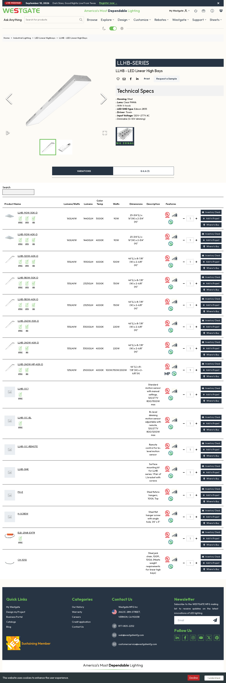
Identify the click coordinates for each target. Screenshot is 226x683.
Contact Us (78, 626)
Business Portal (14, 616)
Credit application (81, 621)
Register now (108, 3)
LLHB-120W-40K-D (28, 256)
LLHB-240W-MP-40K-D (30, 364)
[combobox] (50, 19)
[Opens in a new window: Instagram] (193, 638)
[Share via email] (124, 79)
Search (6, 187)
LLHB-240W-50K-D (28, 321)
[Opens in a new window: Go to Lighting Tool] (125, 136)
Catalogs (11, 621)
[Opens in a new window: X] (209, 638)
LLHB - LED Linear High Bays (73, 38)
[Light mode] (122, 28)
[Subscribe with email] (215, 620)
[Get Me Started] (195, 10)
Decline (193, 677)
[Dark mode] (104, 28)
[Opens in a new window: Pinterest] (217, 638)
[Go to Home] (21, 11)
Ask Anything (13, 20)
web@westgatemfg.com (131, 635)
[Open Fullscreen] (104, 132)
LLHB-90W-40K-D (28, 234)
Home (8, 38)
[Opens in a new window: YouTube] (201, 638)
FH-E (20, 492)
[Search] (81, 19)
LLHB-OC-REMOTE (28, 446)
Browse (92, 20)
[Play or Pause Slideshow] (8, 132)
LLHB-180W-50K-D (28, 277)
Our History (78, 606)
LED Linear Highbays (46, 38)
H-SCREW (23, 513)
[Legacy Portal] (203, 10)
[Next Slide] (103, 98)
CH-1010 (22, 559)
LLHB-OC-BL (24, 417)
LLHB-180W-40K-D (28, 299)
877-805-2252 (126, 625)
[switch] (113, 28)
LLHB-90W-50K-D (28, 212)
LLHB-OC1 (23, 388)
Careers (76, 616)
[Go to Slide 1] (48, 147)
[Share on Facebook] (131, 79)
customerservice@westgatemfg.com (136, 644)
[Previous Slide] (9, 98)
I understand (214, 678)
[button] (161, 19)
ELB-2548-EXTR (26, 532)
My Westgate (13, 606)
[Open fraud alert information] (212, 10)
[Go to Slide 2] (64, 147)
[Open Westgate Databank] (221, 10)
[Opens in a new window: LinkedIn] (177, 638)
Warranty (77, 611)
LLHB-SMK (23, 469)
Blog (8, 626)
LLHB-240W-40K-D (28, 342)
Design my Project (15, 611)
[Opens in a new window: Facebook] (185, 638)
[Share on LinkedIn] (138, 79)
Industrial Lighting (23, 38)
